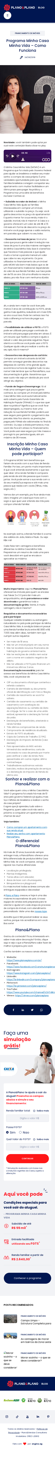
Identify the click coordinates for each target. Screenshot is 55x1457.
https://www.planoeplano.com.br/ (24, 960)
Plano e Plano (12, 895)
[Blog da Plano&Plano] (24, 7)
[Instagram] (7, 1417)
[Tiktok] (17, 1417)
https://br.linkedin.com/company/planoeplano (31, 979)
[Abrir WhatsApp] (47, 1449)
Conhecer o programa (27, 1278)
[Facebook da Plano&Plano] (13, 1010)
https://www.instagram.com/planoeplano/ (29, 973)
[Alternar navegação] (7, 15)
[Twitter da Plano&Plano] (32, 1010)
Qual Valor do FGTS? (18, 1139)
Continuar (27, 1158)
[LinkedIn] (38, 1417)
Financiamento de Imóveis (27, 33)
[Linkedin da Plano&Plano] (23, 1010)
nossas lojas (41, 911)
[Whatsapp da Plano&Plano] (41, 1010)
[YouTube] (27, 1417)
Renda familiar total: (18, 1110)
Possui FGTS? (14, 1127)
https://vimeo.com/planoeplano (32, 995)
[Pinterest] (48, 1417)
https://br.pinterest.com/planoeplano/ (27, 985)
